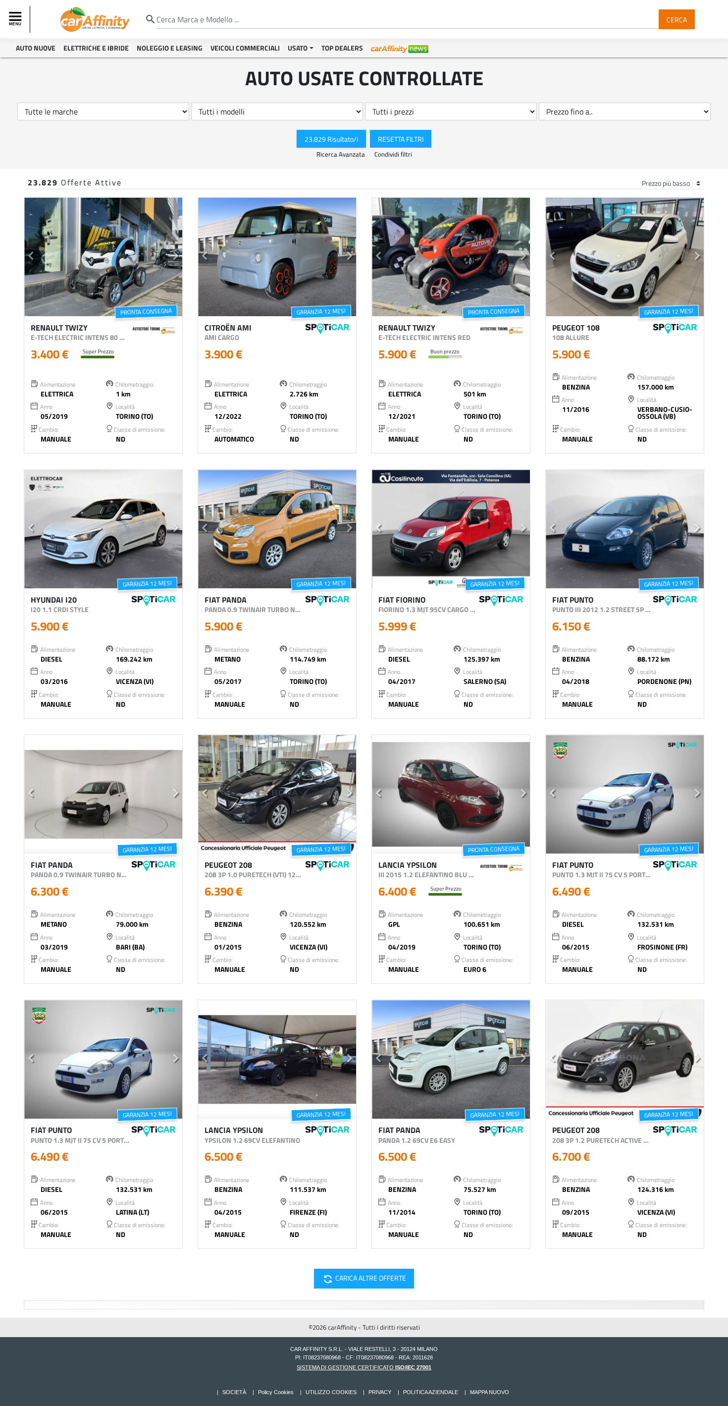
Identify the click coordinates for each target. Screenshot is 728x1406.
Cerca (677, 19)
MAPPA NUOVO (489, 1392)
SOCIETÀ (234, 1392)
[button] (30, 257)
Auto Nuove (35, 48)
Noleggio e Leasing (170, 48)
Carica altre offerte (362, 1279)
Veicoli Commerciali (245, 48)
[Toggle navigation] (16, 19)
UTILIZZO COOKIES (331, 1392)
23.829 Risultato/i (331, 138)
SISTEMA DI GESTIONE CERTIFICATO (364, 1367)
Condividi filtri (393, 154)
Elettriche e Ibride (96, 48)
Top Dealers (342, 48)
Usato (298, 48)
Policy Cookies (276, 1392)
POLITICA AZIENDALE (430, 1392)
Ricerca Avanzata (341, 154)
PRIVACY (379, 1392)
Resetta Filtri (400, 138)
